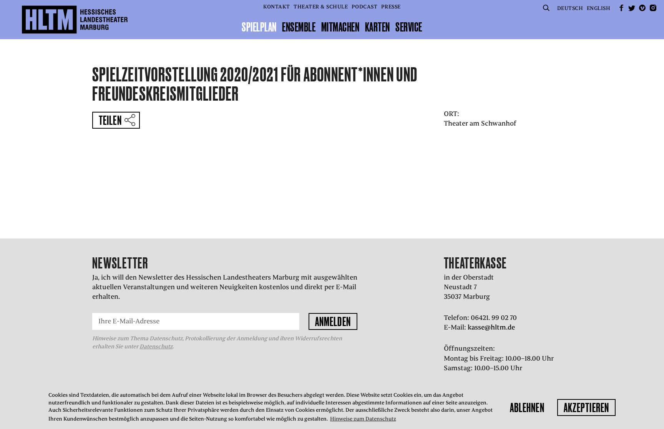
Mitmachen (340, 27)
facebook (621, 8)
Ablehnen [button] (527, 407)
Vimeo (642, 8)
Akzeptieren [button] (586, 407)
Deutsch (570, 8)
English (599, 8)
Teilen (110, 120)
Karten (377, 27)
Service (408, 27)
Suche (546, 8)
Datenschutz (156, 346)
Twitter (631, 8)
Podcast (365, 6)
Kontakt (276, 6)
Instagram (652, 8)
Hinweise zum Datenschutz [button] (363, 419)
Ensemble (298, 27)
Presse (391, 6)
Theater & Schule (321, 6)
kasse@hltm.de (491, 327)
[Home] (75, 19)
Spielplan (259, 27)
